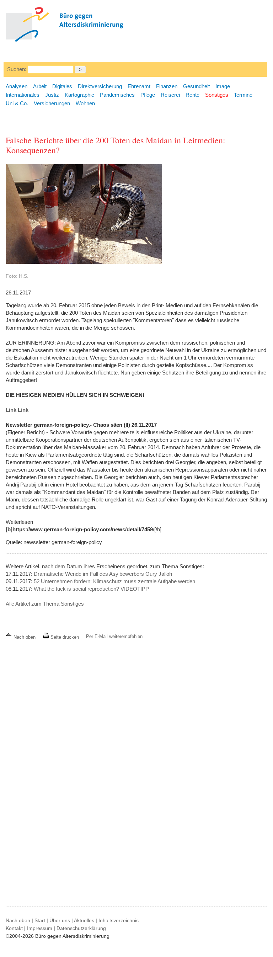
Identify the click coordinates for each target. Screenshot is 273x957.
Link (11, 410)
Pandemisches (117, 95)
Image (222, 86)
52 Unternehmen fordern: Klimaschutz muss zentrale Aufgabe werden (114, 581)
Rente (192, 95)
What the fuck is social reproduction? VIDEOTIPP (91, 589)
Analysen (16, 86)
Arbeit (40, 86)
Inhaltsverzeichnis (118, 920)
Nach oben (24, 637)
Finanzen (166, 86)
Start (39, 920)
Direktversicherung (100, 86)
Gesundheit (196, 86)
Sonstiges (216, 95)
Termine (243, 95)
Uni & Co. (17, 103)
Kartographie (79, 95)
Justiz (52, 95)
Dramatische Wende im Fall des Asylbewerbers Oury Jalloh (103, 574)
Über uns (59, 920)
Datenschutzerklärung (81, 928)
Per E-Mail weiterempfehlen (114, 636)
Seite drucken (64, 637)
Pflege (147, 95)
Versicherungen (52, 103)
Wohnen (85, 103)
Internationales (22, 95)
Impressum (39, 928)
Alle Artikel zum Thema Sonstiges (45, 604)
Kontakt (14, 928)
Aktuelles (84, 920)
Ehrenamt (139, 86)
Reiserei (170, 95)
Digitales (62, 86)
